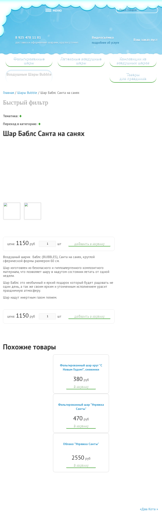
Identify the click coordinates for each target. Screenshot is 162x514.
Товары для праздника (133, 76)
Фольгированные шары (29, 60)
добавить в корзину (89, 243)
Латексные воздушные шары (81, 60)
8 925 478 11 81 (28, 37)
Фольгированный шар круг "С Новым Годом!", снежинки (81, 367)
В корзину (81, 386)
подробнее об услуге (105, 42)
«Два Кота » (149, 509)
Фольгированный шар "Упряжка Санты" (81, 407)
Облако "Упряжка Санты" (81, 444)
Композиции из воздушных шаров (133, 60)
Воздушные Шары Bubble (29, 74)
